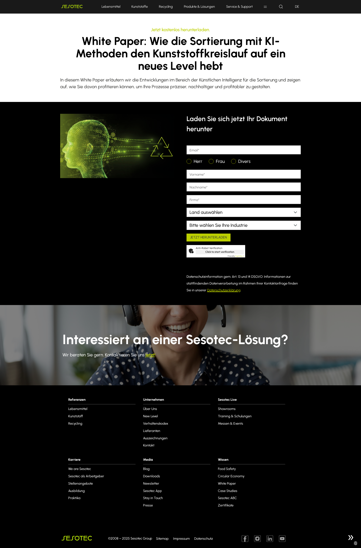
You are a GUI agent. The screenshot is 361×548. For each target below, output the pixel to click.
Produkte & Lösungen (199, 7)
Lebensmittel (111, 7)
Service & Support (239, 7)
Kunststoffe (139, 7)
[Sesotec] (77, 7)
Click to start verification (219, 252)
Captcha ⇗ (236, 256)
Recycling (166, 7)
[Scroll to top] (350, 537)
